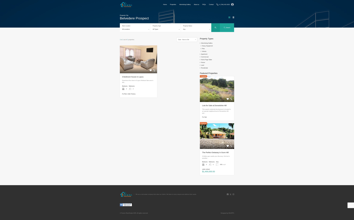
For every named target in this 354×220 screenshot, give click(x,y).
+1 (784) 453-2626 (224, 4)
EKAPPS (231, 213)
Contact (211, 4)
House (203, 62)
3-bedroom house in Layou (133, 77)
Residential (204, 68)
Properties (173, 4)
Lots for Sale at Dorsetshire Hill (214, 105)
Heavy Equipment (207, 46)
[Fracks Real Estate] (126, 6)
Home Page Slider (206, 59)
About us (196, 4)
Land (202, 65)
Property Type (157, 26)
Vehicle (204, 51)
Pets (203, 48)
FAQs (204, 4)
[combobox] (135, 29)
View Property (138, 67)
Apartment (204, 54)
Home (165, 4)
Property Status (187, 26)
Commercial (204, 57)
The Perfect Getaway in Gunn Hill (215, 152)
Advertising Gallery (185, 4)
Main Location (126, 26)
